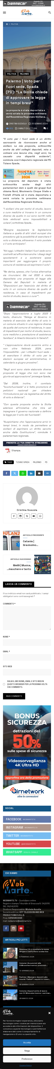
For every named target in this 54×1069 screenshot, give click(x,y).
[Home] (7, 24)
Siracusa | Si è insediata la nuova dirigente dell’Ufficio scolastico (34, 950)
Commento (9, 603)
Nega (27, 1050)
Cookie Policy (26, 1065)
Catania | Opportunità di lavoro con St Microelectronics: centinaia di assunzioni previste (35, 992)
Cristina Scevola (27, 510)
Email (6, 651)
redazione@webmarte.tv (19, 921)
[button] (49, 1013)
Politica (14, 24)
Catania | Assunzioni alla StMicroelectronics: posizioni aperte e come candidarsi (32, 964)
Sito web (7, 666)
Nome (6, 636)
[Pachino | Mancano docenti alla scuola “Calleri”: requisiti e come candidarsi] (10, 981)
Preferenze (27, 1059)
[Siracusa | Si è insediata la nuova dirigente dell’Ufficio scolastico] (10, 953)
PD (46, 462)
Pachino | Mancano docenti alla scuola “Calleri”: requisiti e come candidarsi (34, 978)
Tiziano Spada (22, 462)
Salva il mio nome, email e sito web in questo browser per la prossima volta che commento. (27, 684)
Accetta (27, 1042)
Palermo (24, 74)
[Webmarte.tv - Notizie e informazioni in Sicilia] (27, 12)
